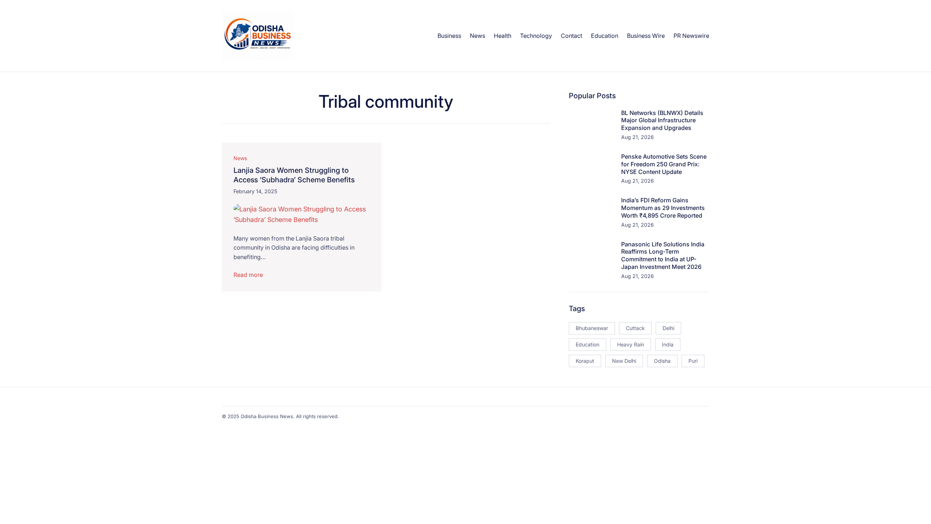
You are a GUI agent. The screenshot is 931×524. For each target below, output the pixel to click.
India (668, 344)
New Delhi (624, 361)
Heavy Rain (630, 344)
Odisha (662, 361)
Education (587, 344)
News (240, 158)
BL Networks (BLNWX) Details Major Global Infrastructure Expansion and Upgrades (662, 120)
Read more (248, 274)
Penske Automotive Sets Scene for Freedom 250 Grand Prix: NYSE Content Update (664, 164)
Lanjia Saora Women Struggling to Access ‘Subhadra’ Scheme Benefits (294, 175)
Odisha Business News (267, 416)
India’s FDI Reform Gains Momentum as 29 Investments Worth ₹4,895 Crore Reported (663, 207)
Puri (693, 361)
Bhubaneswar (592, 328)
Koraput (585, 361)
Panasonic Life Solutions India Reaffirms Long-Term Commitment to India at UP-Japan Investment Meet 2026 (662, 255)
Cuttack (635, 328)
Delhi (668, 328)
